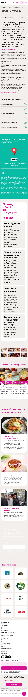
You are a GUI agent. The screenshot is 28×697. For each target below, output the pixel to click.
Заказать (15, 2)
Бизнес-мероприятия (6, 628)
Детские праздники (5, 627)
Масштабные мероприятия (7, 632)
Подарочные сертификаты (7, 635)
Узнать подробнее (8, 680)
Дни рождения (4, 625)
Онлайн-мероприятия (6, 630)
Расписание (4, 633)
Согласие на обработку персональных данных (15, 551)
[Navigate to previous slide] (2, 384)
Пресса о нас (4, 651)
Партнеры (3, 646)
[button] (26, 2)
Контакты (3, 639)
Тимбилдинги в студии (6, 623)
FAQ (2, 641)
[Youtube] (2, 656)
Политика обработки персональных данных (11, 650)
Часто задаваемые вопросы (8, 92)
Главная (3, 7)
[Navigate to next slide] (25, 384)
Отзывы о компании (5, 643)
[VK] (6, 656)
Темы (9, 7)
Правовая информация (6, 648)
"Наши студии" (4, 688)
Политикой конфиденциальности (12, 553)
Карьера (3, 644)
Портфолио (4, 653)
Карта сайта (4, 695)
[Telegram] (9, 656)
